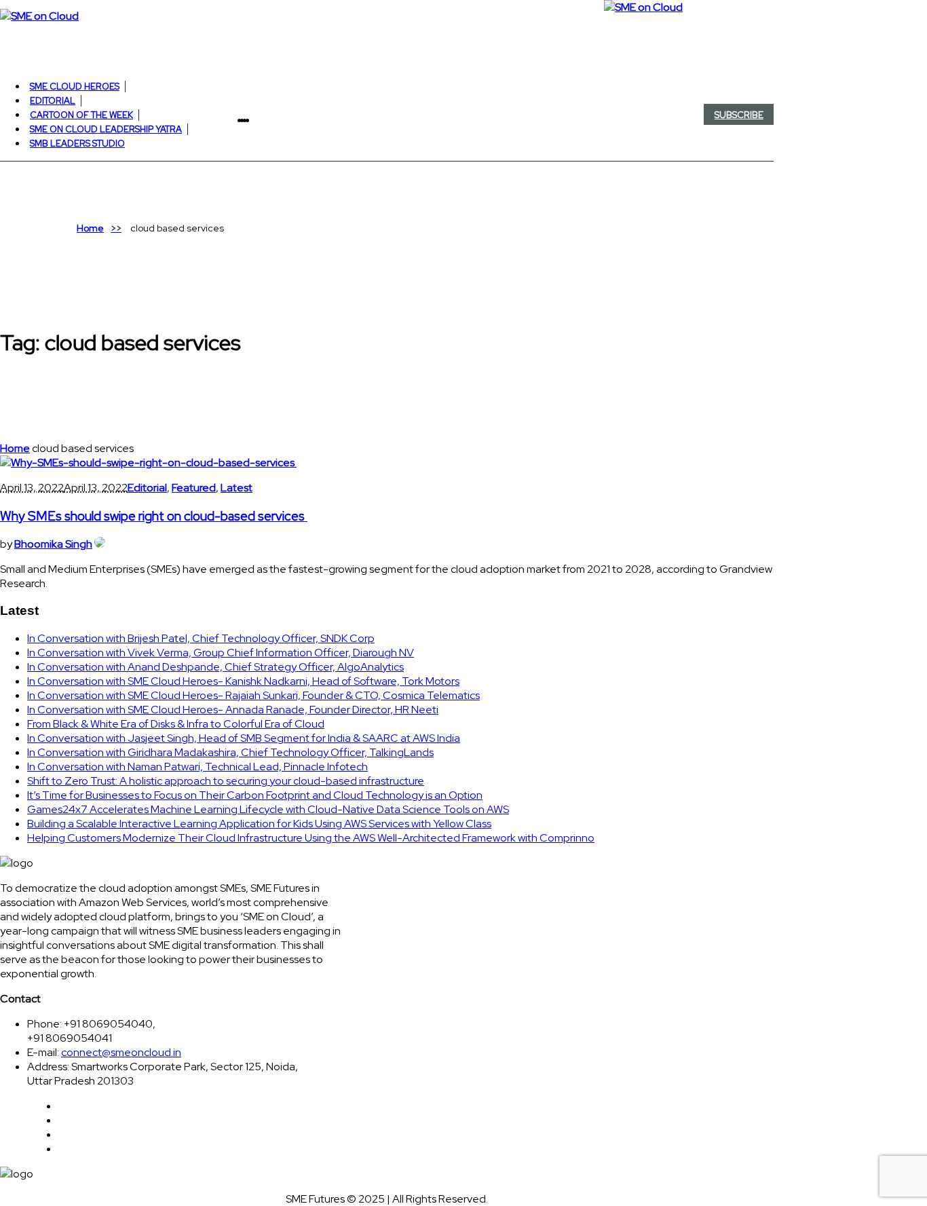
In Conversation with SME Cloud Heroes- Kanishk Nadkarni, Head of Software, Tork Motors (243, 681)
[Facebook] (250, 120)
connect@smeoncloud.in (121, 1052)
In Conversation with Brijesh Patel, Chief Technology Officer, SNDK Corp (201, 638)
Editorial (147, 487)
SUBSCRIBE (739, 115)
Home (90, 228)
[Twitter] (253, 120)
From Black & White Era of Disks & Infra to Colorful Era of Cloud (175, 724)
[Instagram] (258, 120)
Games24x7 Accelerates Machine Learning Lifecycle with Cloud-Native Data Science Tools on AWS (268, 809)
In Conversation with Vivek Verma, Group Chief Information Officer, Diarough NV (220, 652)
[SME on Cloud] (387, 15)
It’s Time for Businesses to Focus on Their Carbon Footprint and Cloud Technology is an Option (255, 795)
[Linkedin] (255, 120)
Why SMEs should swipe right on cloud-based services (153, 516)
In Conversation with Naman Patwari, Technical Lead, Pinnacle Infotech (197, 766)
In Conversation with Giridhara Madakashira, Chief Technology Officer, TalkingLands (230, 752)
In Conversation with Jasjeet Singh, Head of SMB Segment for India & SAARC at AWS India (243, 738)
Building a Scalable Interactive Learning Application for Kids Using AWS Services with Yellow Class (259, 823)
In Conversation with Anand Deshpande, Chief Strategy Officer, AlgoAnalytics (215, 667)
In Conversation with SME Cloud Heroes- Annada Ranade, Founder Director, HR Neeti (232, 709)
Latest (236, 487)
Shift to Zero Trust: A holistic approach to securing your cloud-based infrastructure (225, 781)
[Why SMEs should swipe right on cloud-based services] (148, 462)
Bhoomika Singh (53, 544)
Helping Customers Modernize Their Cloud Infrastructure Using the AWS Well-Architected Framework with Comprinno (310, 838)
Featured (194, 487)
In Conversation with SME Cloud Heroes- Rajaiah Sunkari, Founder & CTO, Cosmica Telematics (253, 695)
